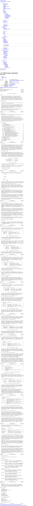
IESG (4, 9)
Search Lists (16, 87)
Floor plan (5, 39)
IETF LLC (5, 11)
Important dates (5, 41)
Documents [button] (3, 26)
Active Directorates (7, 15)
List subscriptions (6, 64)
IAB (4, 504)
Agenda (5, 38)
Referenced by (13, 87)
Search (4, 27)
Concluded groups (6, 25)
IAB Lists (6, 66)
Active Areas (6, 14)
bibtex (14, 83)
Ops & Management (6, 6)
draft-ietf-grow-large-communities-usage (16, 80)
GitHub (24, 505)
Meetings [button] (3, 37)
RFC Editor (5, 12)
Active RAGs (7, 17)
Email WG (5, 87)
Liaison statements (6, 51)
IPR (7, 87)
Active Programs (7, 16)
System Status (17, 505)
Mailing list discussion (12, 84)
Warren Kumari (11, 85)
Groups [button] (3, 2)
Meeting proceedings (6, 49)
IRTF (4, 32)
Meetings (6, 55)
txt (9, 83)
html (10, 83)
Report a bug (2, 68)
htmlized (12, 83)
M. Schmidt (17, 81)
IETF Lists (6, 65)
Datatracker (9, 1)
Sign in (4, 61)
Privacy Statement (19, 504)
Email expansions (4, 77)
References (9, 87)
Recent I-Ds (5, 28)
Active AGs (6, 13)
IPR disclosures (5, 50)
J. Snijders (10, 81)
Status (2, 76)
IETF (1, 504)
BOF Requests (5, 22)
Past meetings (5, 48)
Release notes (5, 57)
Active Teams (7, 18)
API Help (5, 56)
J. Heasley (13, 81)
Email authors (2, 87)
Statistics (5, 54)
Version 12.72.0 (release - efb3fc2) (11, 505)
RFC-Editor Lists (7, 67)
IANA (16, 504)
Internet (4, 5)
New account (5, 63)
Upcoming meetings (6, 45)
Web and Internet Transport (7, 8)
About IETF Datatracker (3, 505)
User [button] (2, 60)
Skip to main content (3, 0)
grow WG (22, 80)
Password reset (5, 62)
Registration (5, 40)
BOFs (4, 21)
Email (26, 505)
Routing (5, 7)
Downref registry (6, 53)
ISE (4, 33)
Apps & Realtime (6, 4)
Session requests (6, 42)
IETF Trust (10, 504)
